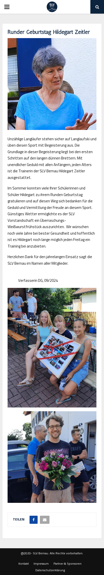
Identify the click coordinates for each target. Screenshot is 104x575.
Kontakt (23, 563)
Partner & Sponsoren (68, 563)
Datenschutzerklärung (50, 570)
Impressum (41, 563)
